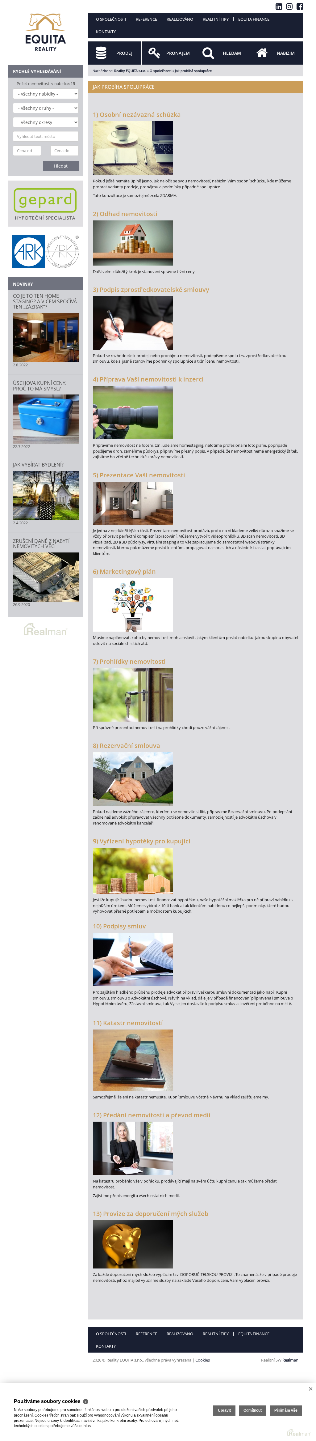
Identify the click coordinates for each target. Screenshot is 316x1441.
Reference (146, 19)
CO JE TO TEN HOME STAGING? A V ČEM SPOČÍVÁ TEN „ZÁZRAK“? (45, 301)
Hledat (61, 166)
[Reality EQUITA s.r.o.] (45, 29)
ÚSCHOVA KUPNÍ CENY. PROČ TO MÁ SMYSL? (39, 386)
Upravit (224, 1410)
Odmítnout (252, 1410)
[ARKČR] (45, 251)
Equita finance (253, 19)
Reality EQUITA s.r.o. (130, 70)
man (290, 1360)
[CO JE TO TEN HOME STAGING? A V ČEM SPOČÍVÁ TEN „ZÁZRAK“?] (46, 337)
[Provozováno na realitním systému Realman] (46, 628)
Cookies (202, 1360)
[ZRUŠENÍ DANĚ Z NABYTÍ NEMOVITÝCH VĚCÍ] (46, 577)
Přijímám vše (285, 1410)
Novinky (23, 284)
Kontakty (106, 31)
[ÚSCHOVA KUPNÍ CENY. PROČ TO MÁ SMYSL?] (46, 419)
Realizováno (180, 19)
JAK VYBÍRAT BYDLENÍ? (38, 464)
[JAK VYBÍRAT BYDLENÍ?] (46, 495)
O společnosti (111, 19)
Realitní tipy (216, 19)
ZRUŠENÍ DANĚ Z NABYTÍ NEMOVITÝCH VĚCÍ (41, 544)
